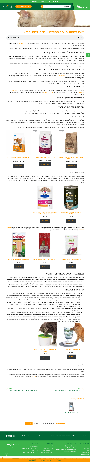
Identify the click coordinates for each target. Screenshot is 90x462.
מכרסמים (58, 436)
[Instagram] (14, 436)
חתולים (74, 436)
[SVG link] (13, 445)
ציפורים (68, 436)
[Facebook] (7, 436)
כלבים (84, 436)
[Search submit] (42, 6)
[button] (88, 55)
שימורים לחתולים (48, 92)
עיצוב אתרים (16, 447)
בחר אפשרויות (71, 166)
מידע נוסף (45, 266)
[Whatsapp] (10, 436)
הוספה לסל (71, 221)
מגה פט (34, 377)
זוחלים (52, 436)
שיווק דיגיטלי (9, 447)
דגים (63, 436)
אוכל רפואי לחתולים (63, 76)
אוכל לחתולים (23, 43)
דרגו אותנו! (29, 424)
